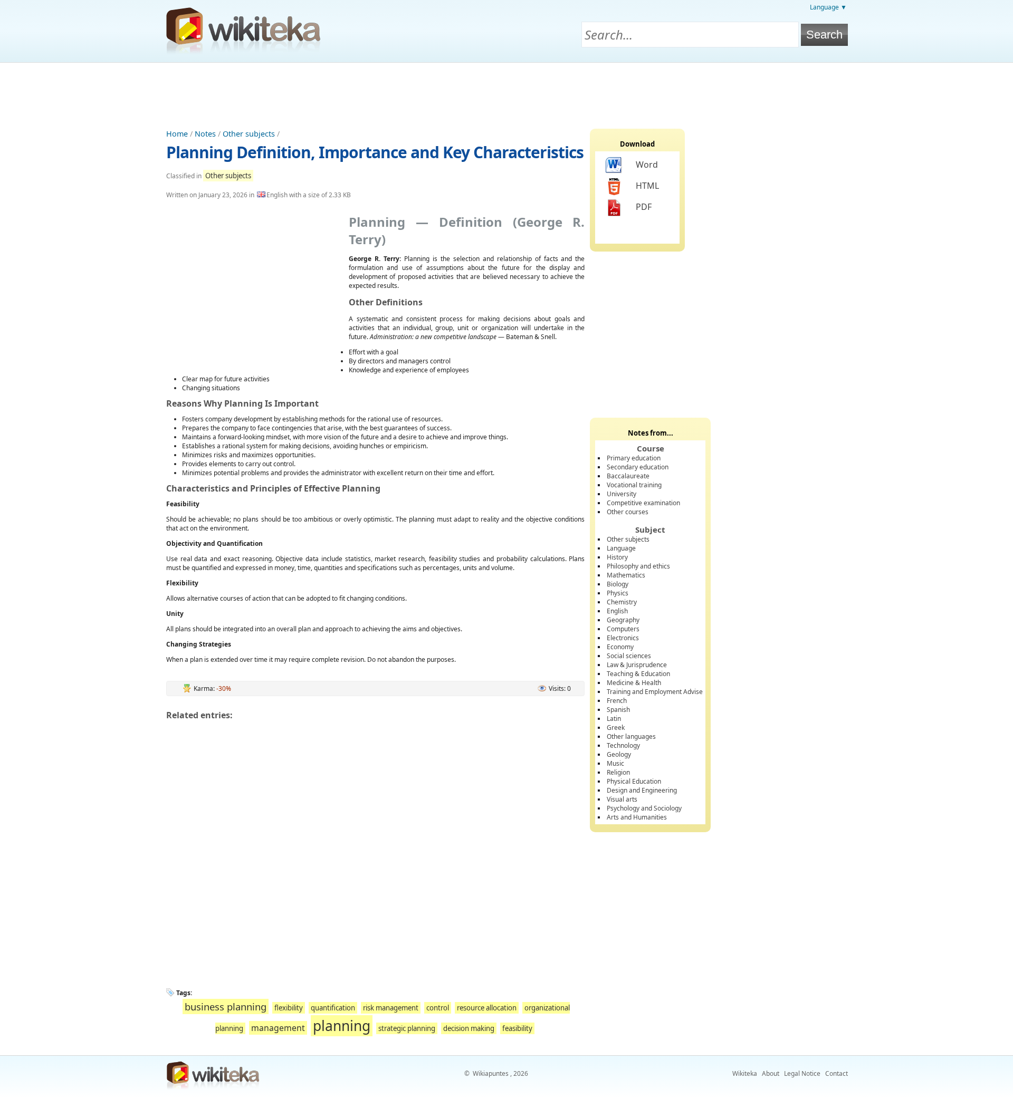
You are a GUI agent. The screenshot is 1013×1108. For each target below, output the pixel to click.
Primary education (634, 458)
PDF (644, 207)
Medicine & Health (634, 682)
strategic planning (406, 1028)
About (770, 1073)
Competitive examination (643, 502)
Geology (619, 754)
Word (647, 164)
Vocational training (634, 484)
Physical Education (634, 781)
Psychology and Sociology (644, 808)
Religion (618, 772)
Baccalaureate (628, 475)
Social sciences (629, 655)
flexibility (288, 1008)
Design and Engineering (642, 790)
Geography (623, 619)
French (617, 700)
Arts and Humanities (637, 817)
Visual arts (622, 799)
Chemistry (622, 602)
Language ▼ (828, 7)
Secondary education (637, 467)
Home (177, 134)
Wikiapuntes (491, 1073)
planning (341, 1025)
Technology (623, 745)
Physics (617, 593)
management (278, 1028)
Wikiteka (744, 1073)
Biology (617, 584)
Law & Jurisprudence (637, 664)
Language (621, 548)
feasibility (517, 1028)
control (437, 1008)
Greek (616, 727)
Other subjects (249, 134)
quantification (333, 1008)
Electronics (623, 637)
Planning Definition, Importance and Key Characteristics (375, 152)
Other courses (627, 511)
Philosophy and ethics (638, 566)
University (621, 493)
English (617, 610)
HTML (647, 185)
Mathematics (626, 575)
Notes (205, 134)
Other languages (631, 736)
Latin (614, 718)
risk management (390, 1008)
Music (615, 763)
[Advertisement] (506, 91)
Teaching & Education (638, 673)
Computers (623, 628)
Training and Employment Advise (655, 691)
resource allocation (487, 1008)
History (617, 557)
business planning (225, 1006)
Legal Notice (802, 1073)
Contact (836, 1073)
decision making (468, 1028)
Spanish (618, 709)
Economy (620, 646)
